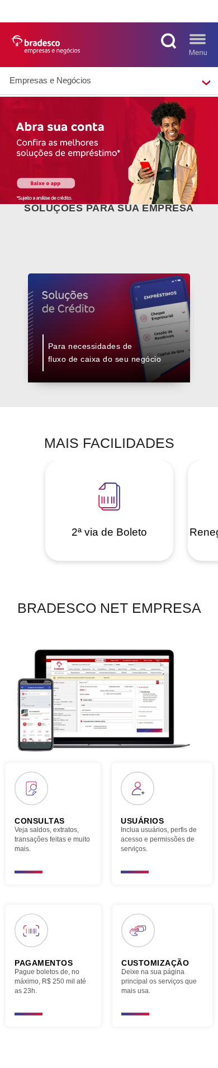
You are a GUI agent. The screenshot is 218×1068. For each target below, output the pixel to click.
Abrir (198, 44)
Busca (170, 44)
